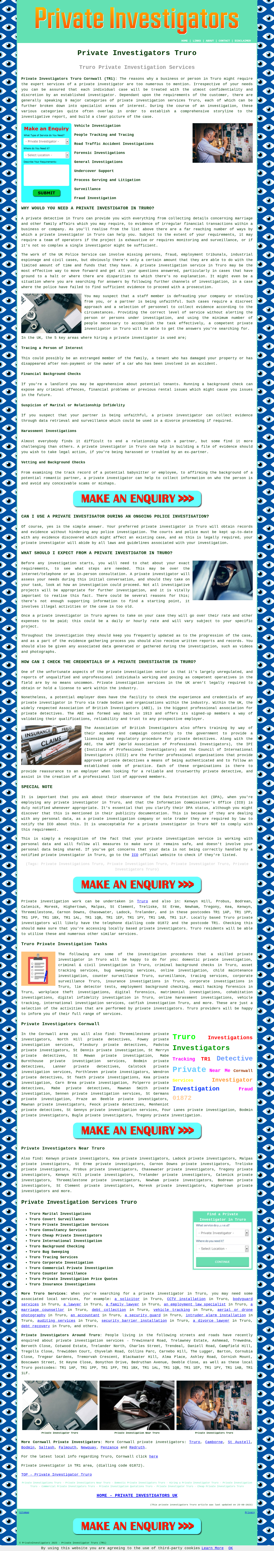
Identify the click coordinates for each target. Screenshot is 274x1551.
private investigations (113, 1077)
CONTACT (224, 40)
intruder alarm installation (216, 1315)
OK (230, 1548)
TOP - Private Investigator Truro (56, 1475)
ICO (135, 855)
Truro (142, 901)
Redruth (137, 1448)
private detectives (124, 761)
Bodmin (28, 1448)
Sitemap (24, 1512)
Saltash (46, 1448)
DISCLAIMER (243, 40)
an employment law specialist (195, 1304)
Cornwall (126, 1442)
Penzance (109, 1448)
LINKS (197, 40)
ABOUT (210, 40)
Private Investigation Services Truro (79, 1202)
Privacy (250, 1512)
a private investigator (99, 84)
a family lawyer (122, 1304)
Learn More (213, 1548)
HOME (184, 40)
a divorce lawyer (211, 1321)
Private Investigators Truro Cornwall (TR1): (69, 79)
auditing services (56, 1321)
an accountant (85, 1315)
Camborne (214, 1442)
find (36, 1159)
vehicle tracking (171, 1310)
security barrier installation (134, 1321)
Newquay (88, 1448)
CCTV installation (186, 1299)
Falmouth (67, 1448)
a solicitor (127, 1299)
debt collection (109, 1310)
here (153, 1457)
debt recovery (35, 1326)
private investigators (44, 1050)
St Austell (239, 1442)
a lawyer (72, 1304)
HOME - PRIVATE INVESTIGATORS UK (137, 1495)
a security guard (143, 1315)
